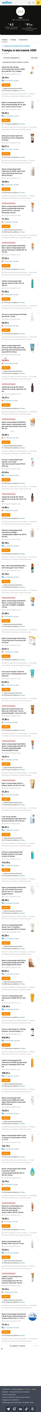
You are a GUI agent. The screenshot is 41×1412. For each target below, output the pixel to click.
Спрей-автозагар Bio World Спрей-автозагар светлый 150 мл (14, 499)
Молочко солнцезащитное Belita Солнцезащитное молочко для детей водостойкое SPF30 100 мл (12, 1209)
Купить (6, 85)
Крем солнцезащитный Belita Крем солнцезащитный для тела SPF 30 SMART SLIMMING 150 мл (13, 604)
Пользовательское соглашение (19, 1392)
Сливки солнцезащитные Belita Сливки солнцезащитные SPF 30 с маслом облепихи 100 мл (12, 1279)
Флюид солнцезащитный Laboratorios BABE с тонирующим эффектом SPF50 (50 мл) (14, 533)
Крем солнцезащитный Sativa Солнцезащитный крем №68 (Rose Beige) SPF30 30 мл (14, 962)
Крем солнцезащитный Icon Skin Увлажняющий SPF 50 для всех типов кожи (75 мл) (14, 104)
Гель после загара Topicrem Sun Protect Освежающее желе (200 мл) (14, 673)
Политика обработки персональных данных (16, 1397)
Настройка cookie (28, 1402)
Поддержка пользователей (10, 1400)
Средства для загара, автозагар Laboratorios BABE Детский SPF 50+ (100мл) (13, 69)
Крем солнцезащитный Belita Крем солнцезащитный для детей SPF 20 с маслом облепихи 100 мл (13, 209)
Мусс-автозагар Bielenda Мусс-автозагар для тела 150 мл (14, 566)
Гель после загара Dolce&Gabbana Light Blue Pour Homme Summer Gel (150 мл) (14, 818)
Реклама (27, 1389)
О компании (6, 1389)
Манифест (5, 1392)
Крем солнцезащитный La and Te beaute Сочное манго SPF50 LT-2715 (14, 1137)
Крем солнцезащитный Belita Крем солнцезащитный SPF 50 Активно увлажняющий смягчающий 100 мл (14, 747)
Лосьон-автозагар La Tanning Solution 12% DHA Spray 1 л (14, 1030)
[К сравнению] (38, 66)
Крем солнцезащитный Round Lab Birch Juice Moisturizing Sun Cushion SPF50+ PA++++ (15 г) (14, 1316)
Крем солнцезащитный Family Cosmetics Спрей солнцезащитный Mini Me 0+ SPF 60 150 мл (14, 1172)
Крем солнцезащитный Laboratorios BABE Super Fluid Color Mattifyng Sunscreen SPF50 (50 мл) (13, 172)
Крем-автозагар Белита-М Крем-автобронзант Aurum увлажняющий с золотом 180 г (14, 711)
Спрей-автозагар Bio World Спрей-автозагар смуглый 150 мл (14, 389)
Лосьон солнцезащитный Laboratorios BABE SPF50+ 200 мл (13, 998)
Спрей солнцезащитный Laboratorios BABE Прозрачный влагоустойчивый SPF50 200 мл (14, 1063)
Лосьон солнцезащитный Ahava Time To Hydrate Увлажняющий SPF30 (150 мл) (14, 927)
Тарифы (33, 1389)
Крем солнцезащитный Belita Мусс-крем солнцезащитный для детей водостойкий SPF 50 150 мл (14, 248)
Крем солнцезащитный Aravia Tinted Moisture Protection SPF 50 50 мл (14, 640)
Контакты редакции (17, 1389)
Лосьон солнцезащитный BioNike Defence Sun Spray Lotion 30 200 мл (12, 854)
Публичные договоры (9, 1394)
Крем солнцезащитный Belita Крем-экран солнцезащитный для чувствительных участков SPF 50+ (14, 425)
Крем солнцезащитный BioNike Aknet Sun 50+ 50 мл (13, 1242)
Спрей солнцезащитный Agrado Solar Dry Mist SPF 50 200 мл (13, 283)
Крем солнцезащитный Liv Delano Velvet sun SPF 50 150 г (13, 784)
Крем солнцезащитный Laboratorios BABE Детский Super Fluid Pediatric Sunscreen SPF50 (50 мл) (14, 1101)
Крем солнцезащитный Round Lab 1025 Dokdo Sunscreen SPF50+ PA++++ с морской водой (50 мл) (14, 890)
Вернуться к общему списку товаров (17, 46)
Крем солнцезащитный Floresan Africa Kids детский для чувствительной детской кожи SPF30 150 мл (14, 348)
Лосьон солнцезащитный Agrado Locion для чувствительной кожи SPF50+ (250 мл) (14, 463)
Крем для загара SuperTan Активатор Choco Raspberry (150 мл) (13, 138)
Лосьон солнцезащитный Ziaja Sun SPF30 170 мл (14, 315)
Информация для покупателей (11, 1402)
